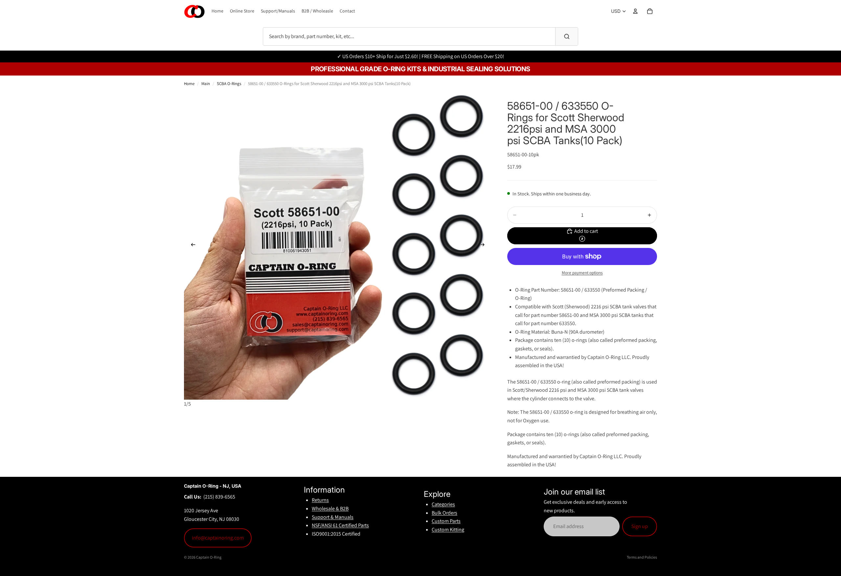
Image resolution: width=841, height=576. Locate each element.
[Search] (566, 36)
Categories (443, 504)
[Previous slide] (191, 246)
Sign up (639, 526)
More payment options (582, 273)
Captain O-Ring (208, 557)
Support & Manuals (332, 517)
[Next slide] (484, 246)
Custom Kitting (448, 529)
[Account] (635, 11)
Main (205, 83)
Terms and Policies (642, 557)
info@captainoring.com (218, 537)
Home (189, 83)
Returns (320, 500)
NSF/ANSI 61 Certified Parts (340, 525)
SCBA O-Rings (229, 83)
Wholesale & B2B (330, 508)
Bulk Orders (444, 512)
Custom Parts (446, 521)
